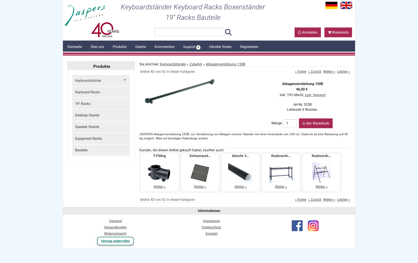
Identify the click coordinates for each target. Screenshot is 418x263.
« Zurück (314, 72)
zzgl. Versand (315, 95)
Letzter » (343, 72)
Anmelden (309, 32)
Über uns (97, 47)
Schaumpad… (200, 156)
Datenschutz (211, 227)
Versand (115, 221)
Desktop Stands (87, 115)
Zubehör (195, 64)
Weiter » (329, 72)
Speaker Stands (87, 127)
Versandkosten (115, 227)
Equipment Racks (88, 139)
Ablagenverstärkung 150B (225, 64)
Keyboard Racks (87, 92)
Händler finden (220, 47)
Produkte (119, 47)
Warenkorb (340, 32)
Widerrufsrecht (115, 234)
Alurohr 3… (240, 156)
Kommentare (164, 47)
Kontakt (211, 234)
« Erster (300, 72)
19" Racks (82, 104)
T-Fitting (159, 156)
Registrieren (249, 47)
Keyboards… (281, 156)
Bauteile (81, 150)
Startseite (74, 47)
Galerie (140, 47)
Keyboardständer (173, 64)
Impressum (211, 221)
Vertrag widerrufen (115, 241)
